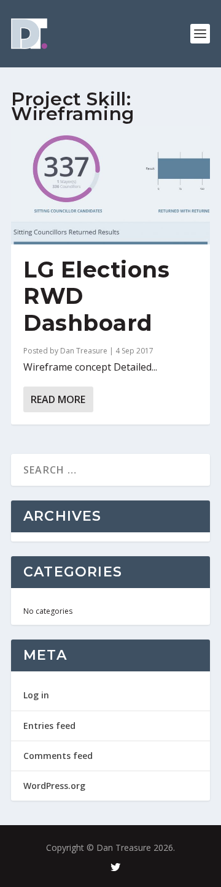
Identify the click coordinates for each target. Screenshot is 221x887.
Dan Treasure (83, 350)
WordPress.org (54, 785)
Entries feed (49, 725)
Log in (36, 695)
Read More (58, 399)
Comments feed (58, 755)
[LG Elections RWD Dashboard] (110, 185)
